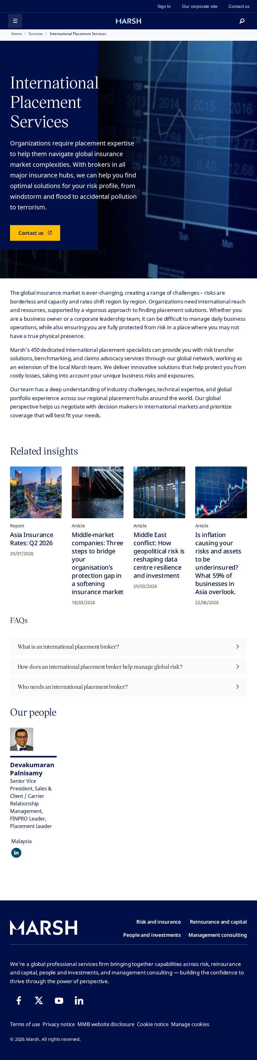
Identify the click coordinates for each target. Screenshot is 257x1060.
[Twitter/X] (38, 1000)
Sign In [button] (164, 6)
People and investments (152, 934)
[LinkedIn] (79, 1000)
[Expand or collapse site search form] (242, 21)
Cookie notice (153, 1024)
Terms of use (25, 1024)
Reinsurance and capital (218, 921)
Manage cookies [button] (190, 1024)
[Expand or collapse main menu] (15, 21)
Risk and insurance (158, 921)
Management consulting (217, 934)
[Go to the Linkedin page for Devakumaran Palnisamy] (16, 853)
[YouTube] (58, 1000)
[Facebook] (18, 1000)
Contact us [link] (238, 6)
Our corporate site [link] (199, 6)
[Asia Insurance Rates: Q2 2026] (36, 492)
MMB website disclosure (105, 1024)
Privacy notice (59, 1024)
